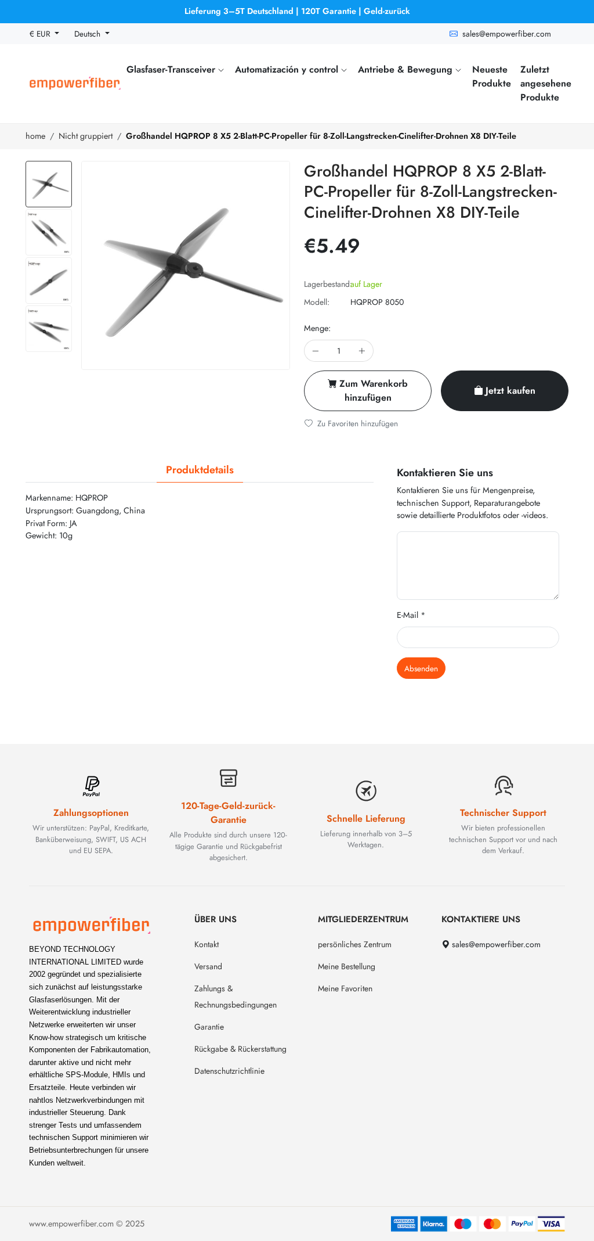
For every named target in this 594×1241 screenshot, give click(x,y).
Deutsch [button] (88, 33)
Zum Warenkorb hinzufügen (373, 390)
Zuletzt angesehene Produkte (545, 83)
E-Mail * (411, 615)
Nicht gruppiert (86, 136)
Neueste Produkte (491, 76)
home (35, 136)
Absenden (421, 668)
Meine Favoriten (345, 988)
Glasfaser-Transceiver (172, 69)
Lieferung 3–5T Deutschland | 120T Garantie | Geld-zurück (297, 11)
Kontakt (206, 944)
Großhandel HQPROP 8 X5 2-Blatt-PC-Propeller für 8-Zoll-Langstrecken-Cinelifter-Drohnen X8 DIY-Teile (321, 136)
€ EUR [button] (41, 33)
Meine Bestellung (346, 966)
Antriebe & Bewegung (406, 69)
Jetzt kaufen (510, 390)
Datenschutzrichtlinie (229, 1071)
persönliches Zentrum (355, 944)
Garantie (209, 1027)
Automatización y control (288, 69)
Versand (208, 966)
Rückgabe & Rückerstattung (240, 1049)
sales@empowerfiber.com (506, 33)
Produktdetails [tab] (200, 469)
